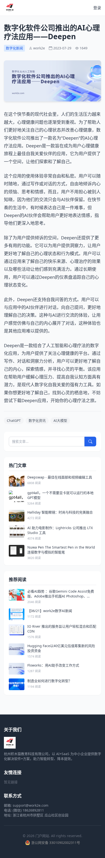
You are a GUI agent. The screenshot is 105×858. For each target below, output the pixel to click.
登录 (97, 7)
